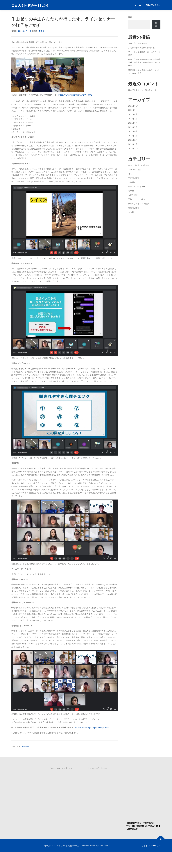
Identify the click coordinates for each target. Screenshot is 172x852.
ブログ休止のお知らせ (137, 43)
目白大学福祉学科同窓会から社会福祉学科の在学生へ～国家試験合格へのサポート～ (144, 62)
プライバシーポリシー (151, 845)
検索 (130, 17)
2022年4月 (132, 131)
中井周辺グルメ (134, 178)
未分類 (131, 212)
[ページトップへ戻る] (160, 839)
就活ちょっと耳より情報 (138, 203)
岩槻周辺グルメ (134, 208)
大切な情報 (133, 195)
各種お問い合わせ (153, 5)
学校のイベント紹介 (136, 199)
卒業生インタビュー (136, 186)
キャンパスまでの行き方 (138, 165)
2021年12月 (133, 148)
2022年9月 (132, 110)
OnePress (85, 845)
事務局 (41, 31)
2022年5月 (132, 127)
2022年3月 (132, 135)
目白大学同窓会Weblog (30, 5)
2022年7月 (132, 118)
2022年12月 (133, 106)
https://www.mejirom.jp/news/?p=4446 (75, 95)
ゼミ (130, 173)
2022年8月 (132, 114)
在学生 (131, 191)
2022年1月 (132, 144)
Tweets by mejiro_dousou (61, 768)
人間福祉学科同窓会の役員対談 (141, 47)
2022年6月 (132, 123)
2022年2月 (132, 140)
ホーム (138, 5)
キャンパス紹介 (134, 169)
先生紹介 (25, 746)
